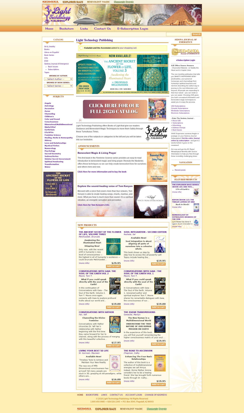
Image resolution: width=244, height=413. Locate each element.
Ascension (49, 108)
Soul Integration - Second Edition (145, 232)
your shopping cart (128, 48)
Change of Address (171, 31)
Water (47, 167)
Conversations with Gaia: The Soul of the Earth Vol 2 (97, 272)
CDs (46, 58)
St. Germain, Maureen (89, 353)
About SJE (176, 121)
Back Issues (53, 67)
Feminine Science (53, 135)
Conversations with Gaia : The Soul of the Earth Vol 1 (143, 272)
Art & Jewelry (49, 46)
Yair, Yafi (83, 315)
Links (90, 31)
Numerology (50, 148)
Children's (49, 116)
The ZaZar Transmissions (139, 312)
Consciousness (51, 122)
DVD (46, 61)
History (48, 140)
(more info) (84, 263)
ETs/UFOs (49, 132)
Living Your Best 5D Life (94, 351)
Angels (48, 103)
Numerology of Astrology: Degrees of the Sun (184, 217)
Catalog (58, 39)
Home (80, 395)
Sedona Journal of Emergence (56, 64)
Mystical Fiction (52, 146)
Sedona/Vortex (51, 156)
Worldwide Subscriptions (180, 111)
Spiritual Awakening (54, 162)
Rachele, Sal (129, 234)
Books (46, 49)
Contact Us (107, 31)
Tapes (46, 72)
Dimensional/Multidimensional (58, 124)
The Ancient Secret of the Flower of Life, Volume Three (100, 233)
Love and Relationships (55, 143)
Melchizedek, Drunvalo (89, 237)
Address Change (178, 127)
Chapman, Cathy (132, 353)
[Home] (122, 24)
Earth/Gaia (50, 130)
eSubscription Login (185, 60)
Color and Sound (52, 119)
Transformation (52, 164)
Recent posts (180, 170)
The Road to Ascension (138, 351)
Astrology (49, 106)
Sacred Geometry (53, 154)
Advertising (176, 125)
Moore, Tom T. (85, 276)
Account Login (132, 31)
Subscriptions (53, 69)
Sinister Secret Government (58, 159)
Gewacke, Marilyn (132, 315)
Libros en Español (51, 52)
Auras (47, 111)
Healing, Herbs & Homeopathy (59, 138)
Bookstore (72, 31)
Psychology (50, 151)
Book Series (49, 55)
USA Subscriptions (178, 106)
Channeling (50, 114)
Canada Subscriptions (179, 108)
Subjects (58, 96)
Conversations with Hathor (96, 312)
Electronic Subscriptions (180, 113)
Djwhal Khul (50, 127)
